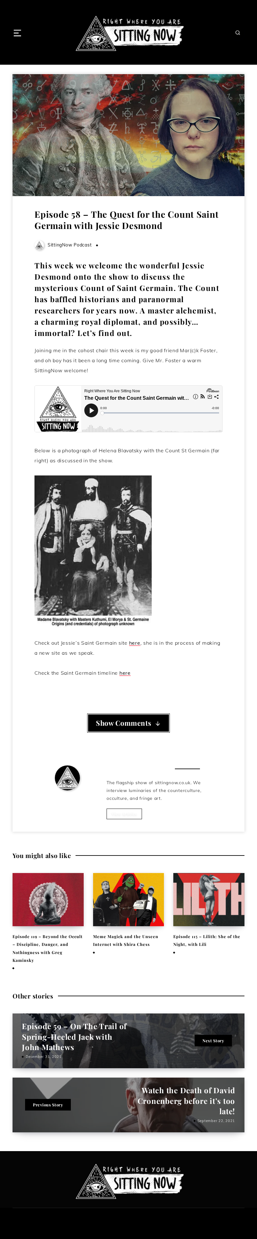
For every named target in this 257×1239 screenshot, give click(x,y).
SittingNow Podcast (67, 799)
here (134, 643)
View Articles (124, 813)
